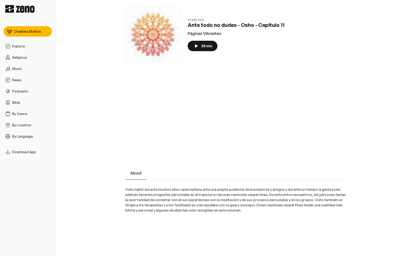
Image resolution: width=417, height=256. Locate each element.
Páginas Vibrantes (204, 33)
